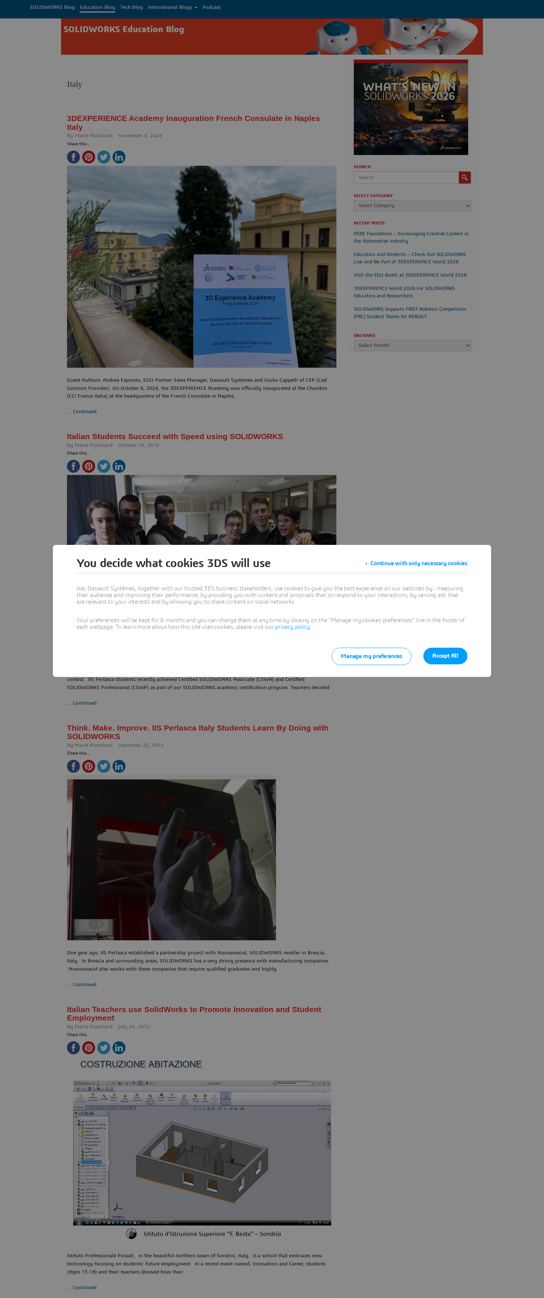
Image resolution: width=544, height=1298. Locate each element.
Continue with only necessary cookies (418, 563)
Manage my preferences (371, 656)
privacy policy (292, 627)
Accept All (445, 656)
